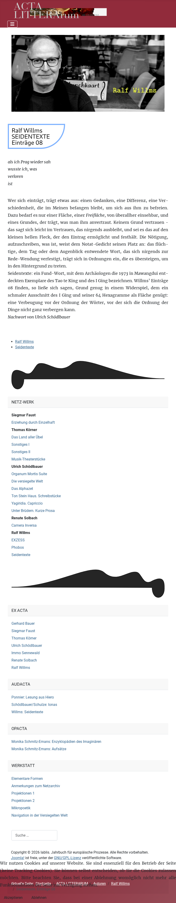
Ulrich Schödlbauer (27, 466)
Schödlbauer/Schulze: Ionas (34, 704)
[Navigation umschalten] (12, 24)
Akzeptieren (13, 897)
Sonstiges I (20, 444)
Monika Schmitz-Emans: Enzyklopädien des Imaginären (56, 741)
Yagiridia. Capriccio (27, 503)
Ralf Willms (24, 341)
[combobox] (34, 835)
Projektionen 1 (23, 793)
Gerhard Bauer (23, 623)
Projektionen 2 (23, 800)
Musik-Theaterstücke (28, 459)
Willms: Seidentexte (27, 712)
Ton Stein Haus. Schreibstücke (36, 496)
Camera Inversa (24, 525)
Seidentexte (24, 347)
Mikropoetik (20, 808)
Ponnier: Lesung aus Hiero (32, 697)
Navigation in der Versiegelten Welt (39, 815)
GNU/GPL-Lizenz (67, 858)
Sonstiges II (20, 452)
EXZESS (18, 540)
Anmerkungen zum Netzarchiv (35, 786)
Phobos (17, 547)
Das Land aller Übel (27, 437)
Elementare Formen (27, 778)
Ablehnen (39, 897)
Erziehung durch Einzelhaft (33, 422)
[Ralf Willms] (88, 73)
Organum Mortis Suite (29, 474)
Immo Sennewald (25, 653)
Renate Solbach (24, 518)
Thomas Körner (24, 430)
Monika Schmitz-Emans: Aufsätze (38, 749)
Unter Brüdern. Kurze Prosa (33, 510)
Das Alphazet (22, 488)
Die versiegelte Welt (27, 481)
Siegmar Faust (23, 415)
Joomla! (17, 858)
